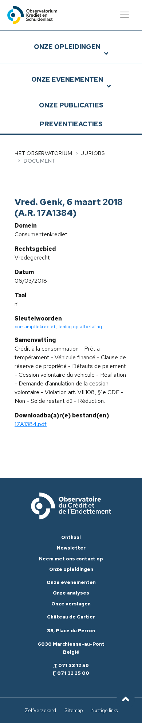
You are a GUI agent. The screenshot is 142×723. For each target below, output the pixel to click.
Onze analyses (71, 593)
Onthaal (71, 537)
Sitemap (73, 710)
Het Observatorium (43, 153)
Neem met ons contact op (71, 559)
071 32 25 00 (73, 673)
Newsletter (71, 548)
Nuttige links (104, 710)
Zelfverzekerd (40, 710)
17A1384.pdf (31, 424)
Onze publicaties (71, 105)
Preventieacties (71, 124)
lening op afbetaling (80, 326)
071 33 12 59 (73, 665)
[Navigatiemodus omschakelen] (124, 15)
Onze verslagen (71, 604)
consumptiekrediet (35, 326)
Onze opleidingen (67, 46)
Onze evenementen (67, 79)
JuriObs (93, 153)
